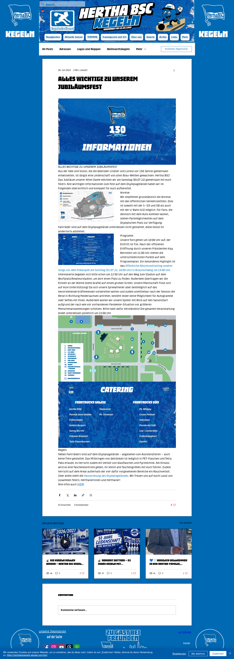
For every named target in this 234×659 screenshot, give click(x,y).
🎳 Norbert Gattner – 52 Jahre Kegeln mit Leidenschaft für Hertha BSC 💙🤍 (115, 562)
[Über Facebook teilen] (59, 495)
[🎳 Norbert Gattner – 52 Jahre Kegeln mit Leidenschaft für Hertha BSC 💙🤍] (117, 542)
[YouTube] (61, 647)
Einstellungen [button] (179, 653)
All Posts (47, 49)
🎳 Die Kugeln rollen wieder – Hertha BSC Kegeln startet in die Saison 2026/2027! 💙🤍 (64, 562)
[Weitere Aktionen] (174, 70)
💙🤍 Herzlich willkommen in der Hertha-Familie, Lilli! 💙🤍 (168, 562)
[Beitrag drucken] (90, 495)
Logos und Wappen (89, 49)
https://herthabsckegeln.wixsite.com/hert (27, 655)
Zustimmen (218, 653)
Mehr (139, 49)
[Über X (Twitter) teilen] (67, 495)
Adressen (65, 49)
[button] (73, 37)
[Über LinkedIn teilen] (75, 495)
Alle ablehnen (198, 653)
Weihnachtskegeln (118, 49)
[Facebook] (46, 647)
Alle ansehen (185, 522)
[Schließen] (230, 653)
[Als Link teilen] (83, 495)
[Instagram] (54, 647)
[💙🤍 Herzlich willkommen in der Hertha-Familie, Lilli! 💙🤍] (169, 542)
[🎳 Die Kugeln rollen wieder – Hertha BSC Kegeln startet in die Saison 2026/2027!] (65, 542)
